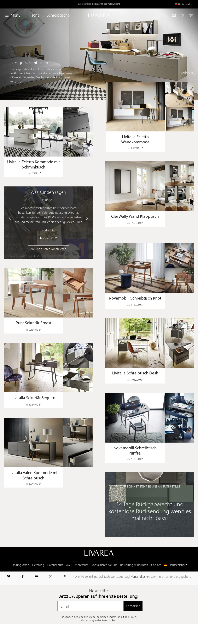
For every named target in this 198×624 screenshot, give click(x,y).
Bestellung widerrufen (134, 565)
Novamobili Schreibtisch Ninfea (135, 450)
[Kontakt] (174, 15)
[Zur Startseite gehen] (99, 16)
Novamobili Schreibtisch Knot (135, 298)
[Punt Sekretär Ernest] (48, 293)
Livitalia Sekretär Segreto (33, 398)
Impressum (81, 565)
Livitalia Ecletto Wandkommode (135, 139)
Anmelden (133, 606)
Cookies (156, 565)
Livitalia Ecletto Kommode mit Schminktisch (33, 164)
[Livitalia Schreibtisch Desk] (150, 343)
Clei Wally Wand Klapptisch (135, 216)
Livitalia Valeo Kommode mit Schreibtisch (34, 475)
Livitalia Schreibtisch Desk (135, 373)
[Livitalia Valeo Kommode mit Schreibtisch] (48, 442)
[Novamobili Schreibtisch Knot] (150, 268)
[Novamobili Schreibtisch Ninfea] (150, 418)
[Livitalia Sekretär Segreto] (48, 368)
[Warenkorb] (190, 15)
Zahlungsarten (20, 565)
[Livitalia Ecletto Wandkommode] (150, 106)
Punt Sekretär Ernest (33, 323)
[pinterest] (50, 576)
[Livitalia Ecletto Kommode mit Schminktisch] (48, 132)
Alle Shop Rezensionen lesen (48, 249)
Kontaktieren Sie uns (104, 565)
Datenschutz (55, 565)
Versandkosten (140, 576)
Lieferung (38, 565)
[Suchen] (167, 15)
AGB (68, 565)
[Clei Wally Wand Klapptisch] (150, 186)
